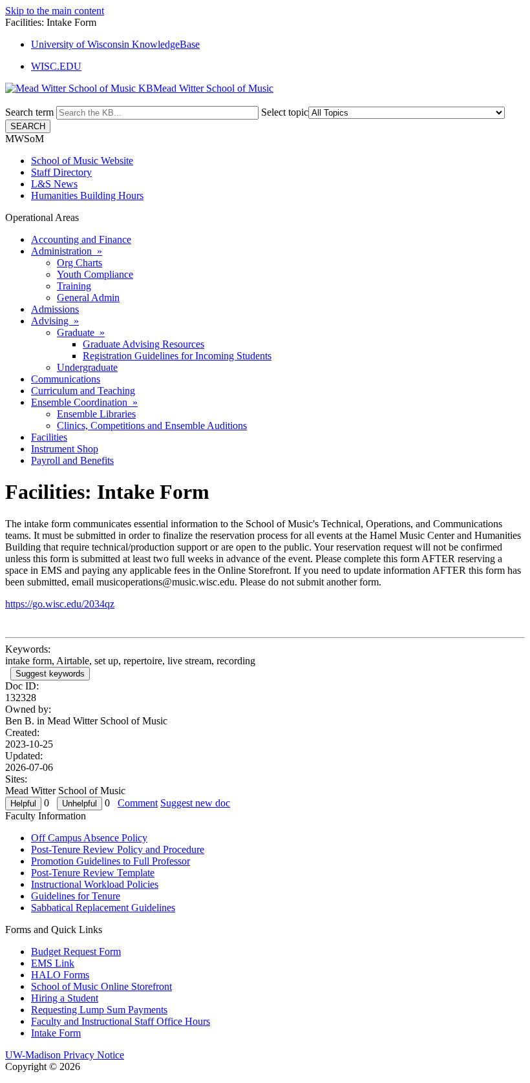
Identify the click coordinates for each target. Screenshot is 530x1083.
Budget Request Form (76, 951)
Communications (65, 378)
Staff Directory (61, 172)
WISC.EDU (56, 66)
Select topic (284, 112)
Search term (29, 112)
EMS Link (52, 963)
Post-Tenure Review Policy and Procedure (117, 849)
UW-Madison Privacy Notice (64, 1054)
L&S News (54, 183)
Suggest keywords (50, 673)
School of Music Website (82, 160)
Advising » (55, 320)
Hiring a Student (64, 998)
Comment (138, 802)
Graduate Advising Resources (143, 344)
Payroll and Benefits (72, 460)
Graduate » (81, 332)
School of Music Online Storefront (101, 986)
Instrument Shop (64, 448)
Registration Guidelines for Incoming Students (177, 355)
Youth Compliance (95, 274)
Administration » (66, 251)
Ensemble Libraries (96, 413)
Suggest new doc (195, 802)
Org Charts (79, 262)
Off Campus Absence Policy (89, 837)
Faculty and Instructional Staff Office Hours (120, 1021)
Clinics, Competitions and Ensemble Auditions (152, 425)
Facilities (49, 437)
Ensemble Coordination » (84, 402)
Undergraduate (87, 367)
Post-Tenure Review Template (92, 872)
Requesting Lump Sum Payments (99, 1009)
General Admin (88, 297)
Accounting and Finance (81, 239)
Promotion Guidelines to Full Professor (110, 861)
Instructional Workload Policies (94, 884)
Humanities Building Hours (87, 195)
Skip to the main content (54, 10)
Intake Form (56, 1032)
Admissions (55, 309)
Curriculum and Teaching (83, 390)
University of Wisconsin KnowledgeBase (115, 44)
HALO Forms (60, 974)
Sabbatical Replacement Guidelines (103, 907)
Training (74, 285)
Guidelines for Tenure (75, 895)
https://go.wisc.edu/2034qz (59, 603)
